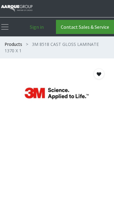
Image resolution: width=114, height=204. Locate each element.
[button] (99, 74)
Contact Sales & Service (85, 27)
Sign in (37, 27)
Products (13, 44)
